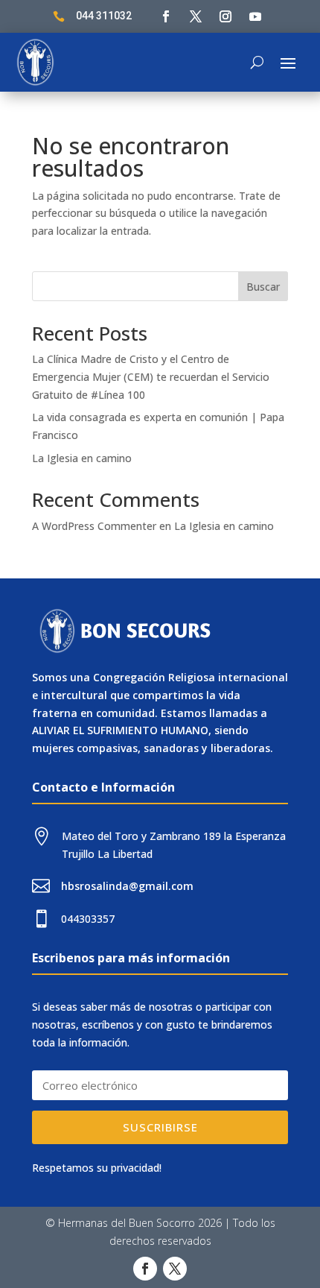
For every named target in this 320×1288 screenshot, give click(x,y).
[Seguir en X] (196, 16)
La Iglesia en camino (82, 458)
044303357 (88, 919)
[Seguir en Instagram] (225, 16)
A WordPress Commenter (94, 526)
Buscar (263, 287)
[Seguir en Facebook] (166, 16)
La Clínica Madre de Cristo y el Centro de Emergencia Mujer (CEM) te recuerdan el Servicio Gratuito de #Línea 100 (150, 377)
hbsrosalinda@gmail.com (127, 886)
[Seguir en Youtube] (255, 16)
